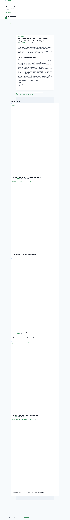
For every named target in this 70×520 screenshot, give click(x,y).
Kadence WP (26, 517)
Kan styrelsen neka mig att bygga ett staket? (23, 332)
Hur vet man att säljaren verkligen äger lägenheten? (25, 254)
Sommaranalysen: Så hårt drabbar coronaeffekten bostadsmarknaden (29, 91)
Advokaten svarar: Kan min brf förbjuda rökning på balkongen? (27, 177)
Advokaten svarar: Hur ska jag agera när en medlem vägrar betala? (28, 492)
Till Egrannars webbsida (11, 8)
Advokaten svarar (21, 36)
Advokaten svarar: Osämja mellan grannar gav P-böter (25, 415)
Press (8, 9)
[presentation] (35, 139)
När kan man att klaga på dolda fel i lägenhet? (23, 337)
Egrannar (15, 255)
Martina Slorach (22, 42)
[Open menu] (6, 18)
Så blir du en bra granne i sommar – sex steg (24, 94)
